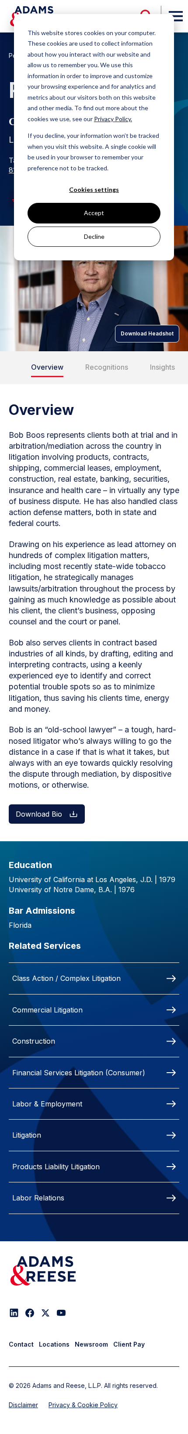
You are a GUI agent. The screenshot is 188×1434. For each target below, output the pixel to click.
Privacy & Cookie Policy (83, 1405)
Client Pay (129, 1344)
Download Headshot (147, 333)
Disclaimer (23, 1405)
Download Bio (39, 814)
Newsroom (91, 1344)
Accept (94, 212)
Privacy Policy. (113, 119)
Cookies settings (94, 189)
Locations (54, 1344)
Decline (94, 236)
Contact (21, 1344)
